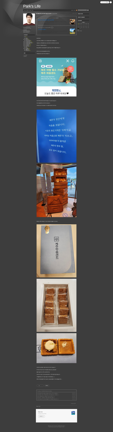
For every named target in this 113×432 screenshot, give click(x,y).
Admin (30, 10)
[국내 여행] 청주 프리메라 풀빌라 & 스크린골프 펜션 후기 (47, 399)
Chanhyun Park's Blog (42, 413)
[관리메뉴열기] (111, 2)
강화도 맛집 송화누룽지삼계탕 (46, 20)
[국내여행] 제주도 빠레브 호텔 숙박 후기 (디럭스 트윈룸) (47, 393)
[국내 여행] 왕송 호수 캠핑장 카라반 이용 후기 (45, 396)
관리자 (61, 425)
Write (32, 10)
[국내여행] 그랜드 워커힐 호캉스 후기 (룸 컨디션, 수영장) (47, 394)
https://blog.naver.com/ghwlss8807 (44, 27)
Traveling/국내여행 (54, 13)
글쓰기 (64, 425)
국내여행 (43, 391)
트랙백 (37, 406)
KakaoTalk (25, 56)
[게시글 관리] (42, 386)
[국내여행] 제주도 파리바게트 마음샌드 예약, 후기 (43, 13)
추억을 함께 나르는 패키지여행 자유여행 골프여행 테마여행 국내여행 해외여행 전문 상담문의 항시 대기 (52, 32)
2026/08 (83, 22)
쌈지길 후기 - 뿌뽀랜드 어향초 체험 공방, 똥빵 (45, 397)
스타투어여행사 (42, 29)
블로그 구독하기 (73, 10)
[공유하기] (40, 386)
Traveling (39, 391)
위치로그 (50, 425)
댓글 (39, 406)
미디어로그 (56, 425)
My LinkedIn (25, 55)
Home (25, 10)
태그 (53, 425)
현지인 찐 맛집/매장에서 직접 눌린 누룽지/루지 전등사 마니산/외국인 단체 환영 (52, 22)
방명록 (27, 10)
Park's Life (32, 6)
